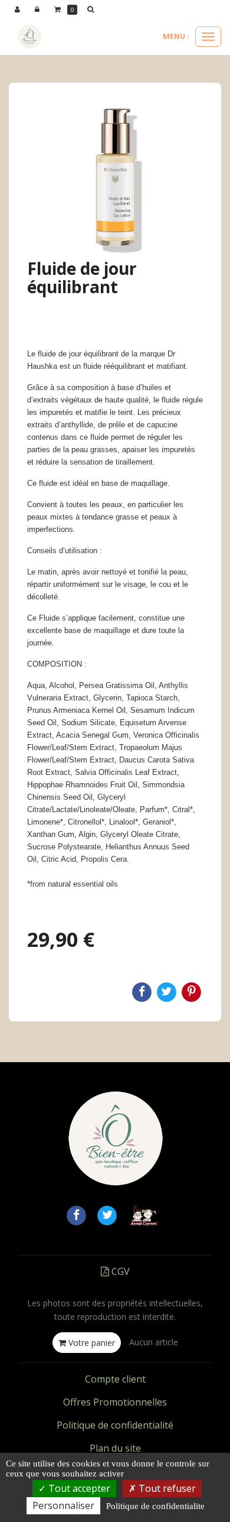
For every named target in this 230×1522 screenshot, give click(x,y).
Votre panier (90, 1342)
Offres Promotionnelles (115, 1402)
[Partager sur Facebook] (76, 1214)
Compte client (115, 1378)
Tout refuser (166, 1488)
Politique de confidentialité (115, 1425)
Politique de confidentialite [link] (155, 1506)
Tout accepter (78, 1488)
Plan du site (115, 1448)
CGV (119, 1271)
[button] (92, 9)
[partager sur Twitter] (107, 1214)
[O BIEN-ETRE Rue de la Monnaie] (29, 37)
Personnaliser (63, 1505)
